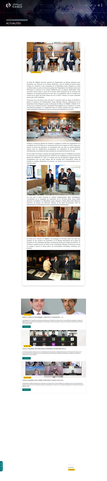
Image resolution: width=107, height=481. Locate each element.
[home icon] (95, 5)
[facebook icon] (19, 465)
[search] (91, 5)
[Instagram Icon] (28, 465)
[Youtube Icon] (31, 465)
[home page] (14, 5)
